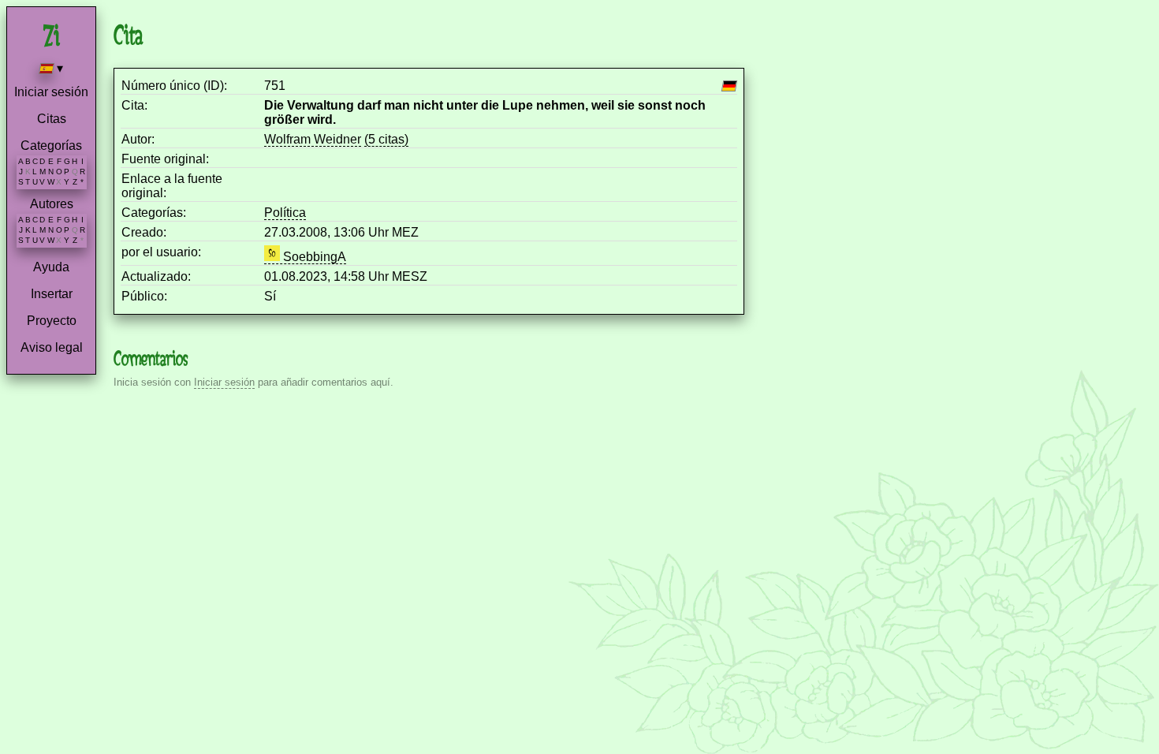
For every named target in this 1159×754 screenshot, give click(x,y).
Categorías (51, 145)
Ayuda (51, 267)
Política (285, 212)
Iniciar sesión (51, 92)
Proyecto (51, 320)
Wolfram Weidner (312, 139)
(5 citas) (386, 139)
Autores (51, 204)
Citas (51, 118)
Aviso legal (51, 347)
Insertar (52, 293)
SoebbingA (313, 256)
